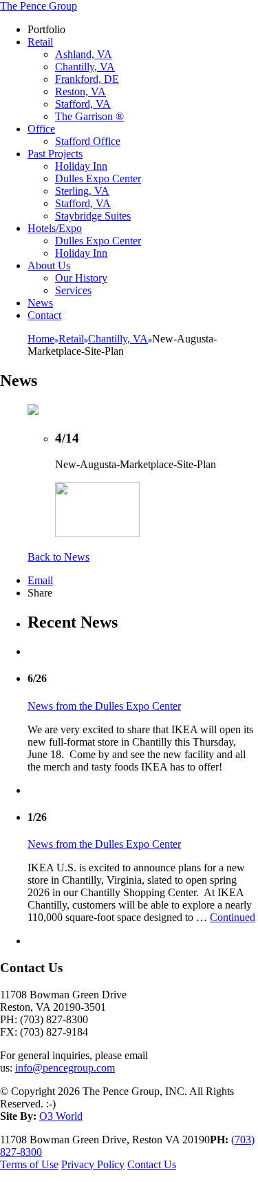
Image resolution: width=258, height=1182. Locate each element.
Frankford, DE (87, 79)
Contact (44, 315)
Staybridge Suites (93, 216)
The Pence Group (38, 6)
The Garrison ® (89, 116)
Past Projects (55, 153)
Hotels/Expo (55, 228)
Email (40, 580)
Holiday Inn (81, 166)
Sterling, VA (82, 191)
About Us (49, 265)
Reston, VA (80, 91)
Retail (40, 42)
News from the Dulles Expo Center (104, 706)
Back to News (58, 557)
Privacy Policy (93, 1164)
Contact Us (151, 1164)
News (40, 303)
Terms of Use (29, 1164)
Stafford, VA (83, 104)
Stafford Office (87, 141)
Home (41, 339)
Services (73, 290)
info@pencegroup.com (65, 1068)
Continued (232, 917)
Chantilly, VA (85, 66)
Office (41, 129)
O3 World (61, 1116)
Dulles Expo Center (98, 178)
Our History (81, 278)
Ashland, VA (83, 54)
